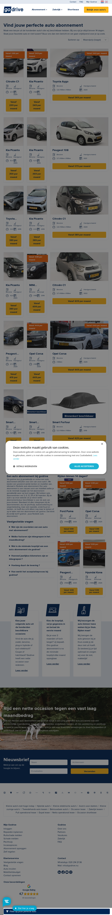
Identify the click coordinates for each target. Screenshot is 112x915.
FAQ (81, 2)
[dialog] (56, 457)
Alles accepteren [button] (84, 466)
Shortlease (73, 9)
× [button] (102, 444)
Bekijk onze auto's (96, 10)
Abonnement (38, 9)
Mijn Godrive (91, 2)
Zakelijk (56, 9)
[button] (25, 466)
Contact (73, 2)
